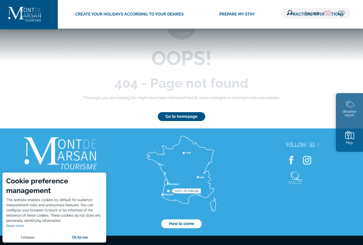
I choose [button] (27, 237)
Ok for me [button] (80, 237)
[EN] (327, 13)
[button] (303, 10)
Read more (15, 226)
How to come (181, 223)
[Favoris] (342, 14)
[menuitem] (30, 14)
